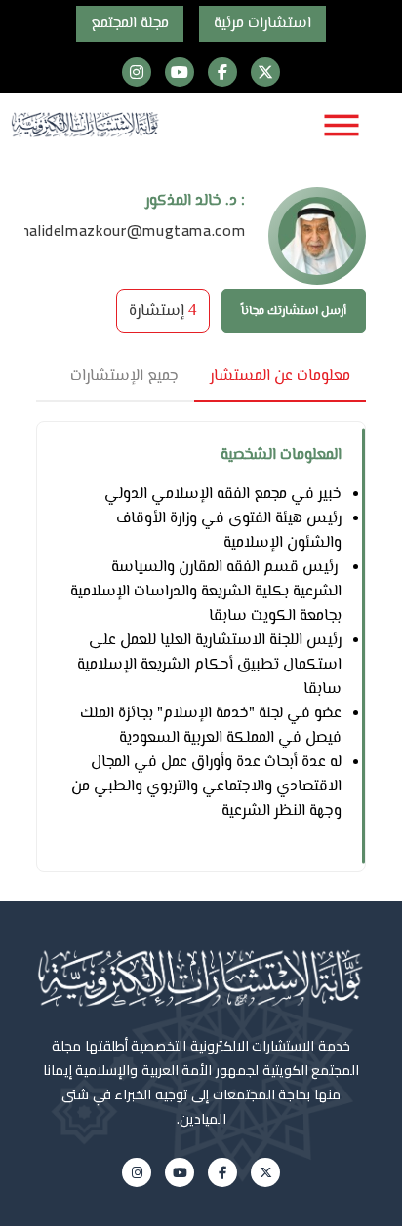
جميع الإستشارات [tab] (124, 376)
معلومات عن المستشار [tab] (280, 376)
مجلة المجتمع (130, 24)
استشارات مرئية (262, 24)
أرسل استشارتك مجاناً (293, 311)
